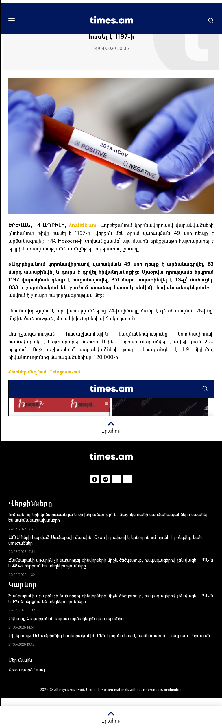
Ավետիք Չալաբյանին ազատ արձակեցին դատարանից (66, 618)
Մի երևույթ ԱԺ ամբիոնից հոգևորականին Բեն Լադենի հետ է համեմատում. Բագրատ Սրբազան (109, 635)
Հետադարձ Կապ (26, 669)
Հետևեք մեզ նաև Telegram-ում (44, 371)
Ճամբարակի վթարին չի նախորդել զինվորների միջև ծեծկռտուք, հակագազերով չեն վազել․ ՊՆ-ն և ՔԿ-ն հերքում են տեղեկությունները (110, 563)
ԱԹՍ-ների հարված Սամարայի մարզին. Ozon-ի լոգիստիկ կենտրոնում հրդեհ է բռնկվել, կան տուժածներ (105, 540)
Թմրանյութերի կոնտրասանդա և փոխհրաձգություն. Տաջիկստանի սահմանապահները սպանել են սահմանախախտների (108, 517)
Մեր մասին (20, 660)
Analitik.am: (83, 225)
